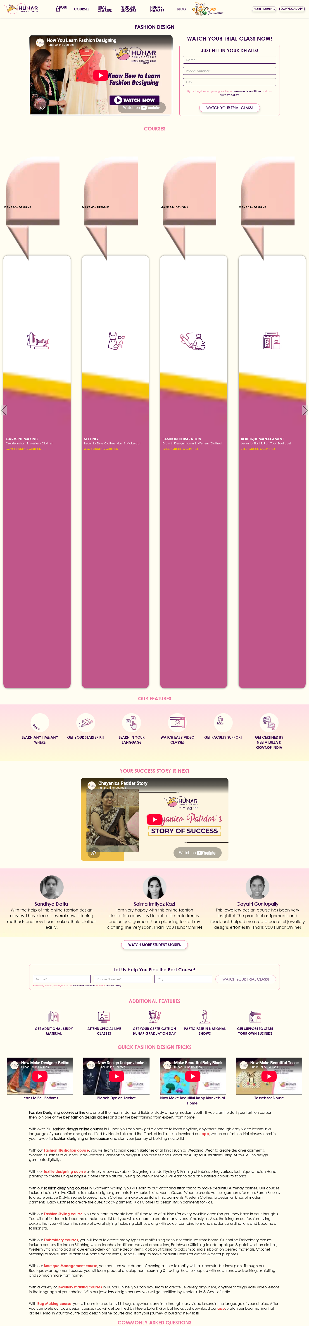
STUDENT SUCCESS (128, 8)
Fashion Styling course (63, 1214)
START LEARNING (264, 9)
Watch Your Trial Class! (229, 107)
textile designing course (65, 1171)
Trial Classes (104, 8)
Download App (292, 9)
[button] (4, 410)
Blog (181, 9)
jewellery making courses (80, 1287)
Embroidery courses (61, 1240)
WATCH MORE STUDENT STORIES (154, 945)
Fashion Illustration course (66, 1150)
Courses (81, 9)
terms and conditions (247, 91)
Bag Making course (54, 1303)
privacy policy (229, 94)
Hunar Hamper (157, 8)
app (205, 1133)
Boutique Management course (70, 1265)
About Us (62, 8)
